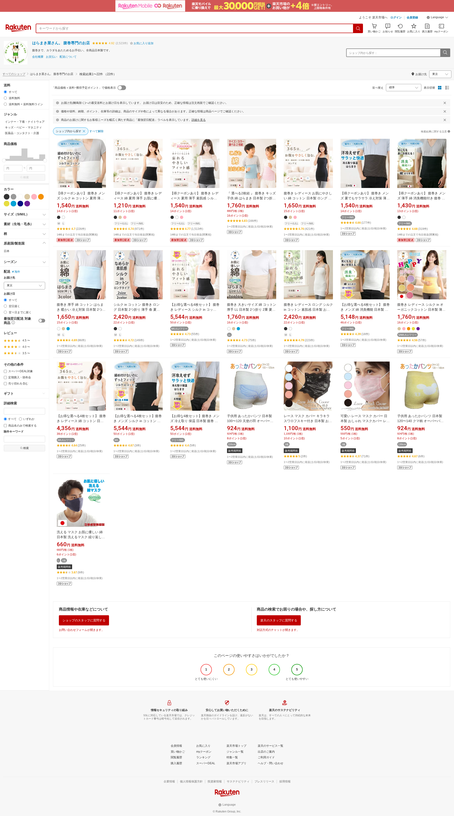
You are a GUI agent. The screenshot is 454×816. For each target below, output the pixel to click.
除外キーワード (14, 431)
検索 (26, 177)
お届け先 (9, 277)
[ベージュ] (27, 197)
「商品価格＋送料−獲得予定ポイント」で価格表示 (84, 87)
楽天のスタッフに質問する (278, 620)
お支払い (51, 56)
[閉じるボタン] (445, 103)
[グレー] (13, 197)
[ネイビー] (20, 203)
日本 (6, 251)
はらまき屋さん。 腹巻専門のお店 (61, 43)
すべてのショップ (14, 74)
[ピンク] (34, 197)
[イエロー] (6, 203)
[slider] (4, 160)
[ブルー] (13, 203)
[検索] (358, 28)
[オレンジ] (41, 197)
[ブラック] (6, 197)
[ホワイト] (20, 197)
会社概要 (38, 56)
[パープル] (27, 203)
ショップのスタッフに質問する (83, 620)
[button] (437, 18)
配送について (68, 56)
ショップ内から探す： (363, 53)
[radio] (5, 91)
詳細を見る (199, 120)
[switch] (42, 321)
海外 (17, 271)
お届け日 (9, 293)
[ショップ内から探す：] (445, 53)
